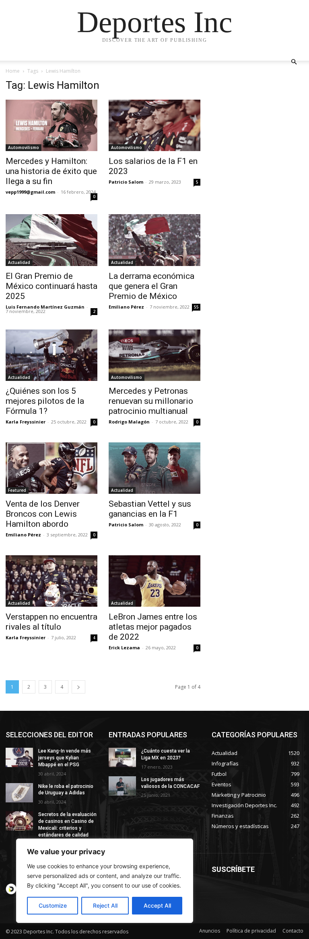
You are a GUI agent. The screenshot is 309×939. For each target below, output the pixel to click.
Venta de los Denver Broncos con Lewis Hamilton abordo (43, 514)
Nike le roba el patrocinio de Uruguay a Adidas (65, 790)
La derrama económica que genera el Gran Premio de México (151, 286)
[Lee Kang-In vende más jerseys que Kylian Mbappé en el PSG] (19, 757)
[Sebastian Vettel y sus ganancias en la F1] (154, 468)
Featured (17, 490)
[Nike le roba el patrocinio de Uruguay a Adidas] (19, 792)
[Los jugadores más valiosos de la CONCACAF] (122, 786)
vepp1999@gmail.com (30, 192)
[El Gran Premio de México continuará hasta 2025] (51, 240)
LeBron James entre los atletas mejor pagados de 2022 (153, 627)
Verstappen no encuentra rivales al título (51, 622)
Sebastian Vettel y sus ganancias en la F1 (150, 509)
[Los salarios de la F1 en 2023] (154, 125)
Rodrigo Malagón (129, 422)
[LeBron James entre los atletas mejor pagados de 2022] (154, 581)
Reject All (105, 905)
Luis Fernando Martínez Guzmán (45, 307)
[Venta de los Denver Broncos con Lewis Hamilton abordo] (51, 468)
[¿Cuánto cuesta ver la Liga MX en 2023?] (122, 757)
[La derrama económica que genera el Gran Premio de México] (154, 240)
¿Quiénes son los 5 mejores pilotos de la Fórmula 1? (45, 401)
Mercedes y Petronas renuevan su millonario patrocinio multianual (151, 401)
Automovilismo (23, 147)
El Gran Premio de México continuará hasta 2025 (51, 286)
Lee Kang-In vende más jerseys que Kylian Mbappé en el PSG (64, 757)
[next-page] (78, 687)
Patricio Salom (126, 182)
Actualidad (19, 262)
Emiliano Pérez (126, 307)
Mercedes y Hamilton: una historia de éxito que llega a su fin (51, 171)
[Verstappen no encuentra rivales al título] (51, 581)
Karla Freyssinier (25, 422)
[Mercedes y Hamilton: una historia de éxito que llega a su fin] (51, 125)
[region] (104, 881)
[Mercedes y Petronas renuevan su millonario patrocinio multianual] (154, 355)
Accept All (157, 905)
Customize (53, 905)
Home (13, 71)
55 (196, 307)
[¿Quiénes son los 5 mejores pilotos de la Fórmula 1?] (51, 355)
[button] (293, 62)
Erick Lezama (124, 647)
